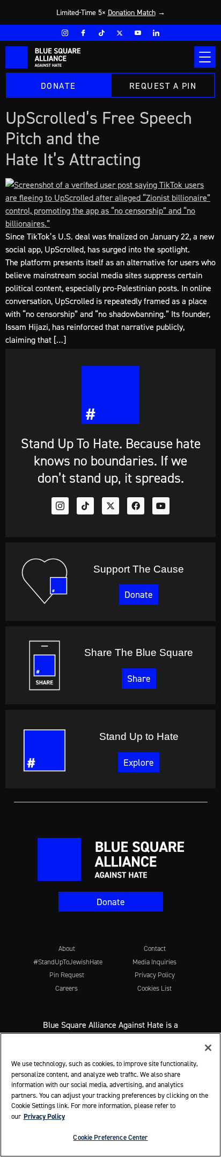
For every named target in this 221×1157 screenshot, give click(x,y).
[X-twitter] (110, 505)
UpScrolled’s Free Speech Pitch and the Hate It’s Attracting (98, 138)
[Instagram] (65, 33)
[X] (120, 33)
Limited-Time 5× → (110, 12)
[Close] (208, 1048)
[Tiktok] (85, 505)
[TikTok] (101, 33)
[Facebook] (83, 33)
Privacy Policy (44, 1116)
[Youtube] (138, 33)
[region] (110, 1095)
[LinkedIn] (156, 33)
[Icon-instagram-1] (60, 505)
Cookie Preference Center (110, 1137)
